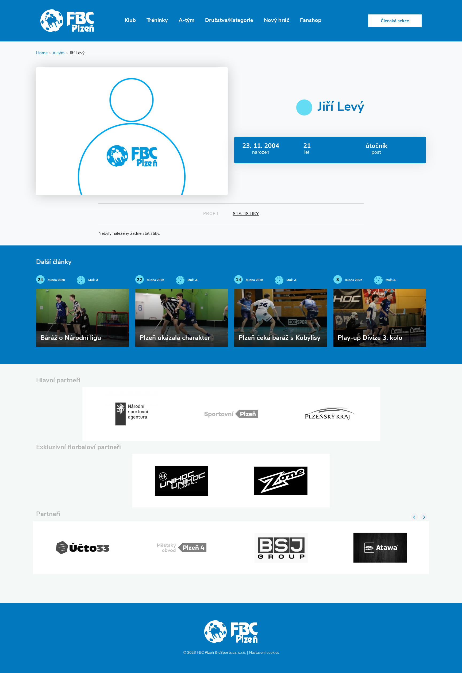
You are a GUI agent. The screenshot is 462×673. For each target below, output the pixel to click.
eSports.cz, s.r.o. (232, 653)
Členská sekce (395, 21)
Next (424, 517)
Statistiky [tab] (246, 214)
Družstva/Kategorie (229, 20)
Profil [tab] (211, 214)
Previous (414, 517)
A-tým (186, 20)
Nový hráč (276, 20)
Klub (130, 20)
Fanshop (310, 20)
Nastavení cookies (264, 653)
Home (42, 53)
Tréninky (157, 20)
